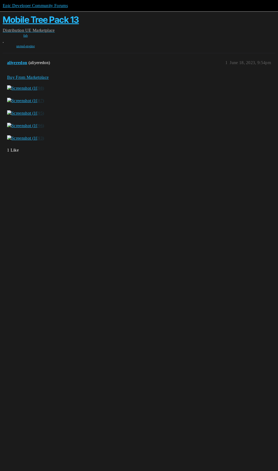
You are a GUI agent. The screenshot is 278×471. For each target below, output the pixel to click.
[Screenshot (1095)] (25, 113)
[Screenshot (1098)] (25, 88)
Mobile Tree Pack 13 (41, 19)
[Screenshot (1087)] (25, 101)
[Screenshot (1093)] (25, 138)
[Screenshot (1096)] (25, 126)
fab (25, 35)
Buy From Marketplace (28, 77)
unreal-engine (25, 46)
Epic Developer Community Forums (35, 5)
